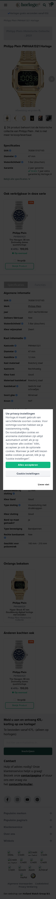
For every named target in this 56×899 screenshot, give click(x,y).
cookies (36, 421)
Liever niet (43, 484)
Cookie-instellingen (28, 473)
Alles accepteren (28, 465)
